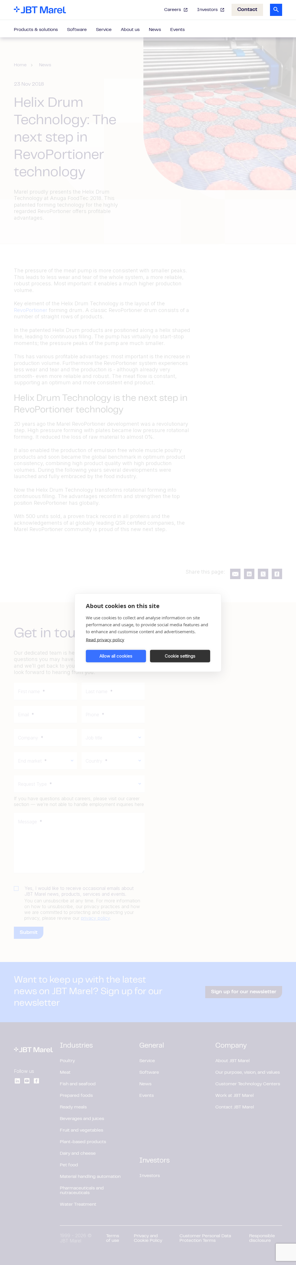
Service (104, 30)
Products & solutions (36, 30)
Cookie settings (180, 656)
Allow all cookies (115, 656)
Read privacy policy (105, 639)
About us (130, 30)
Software (77, 30)
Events (177, 30)
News (155, 30)
